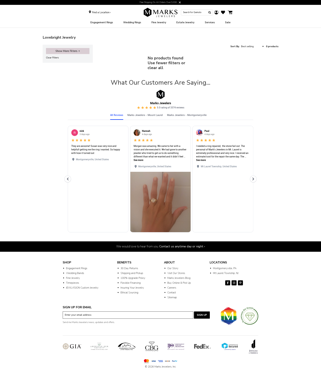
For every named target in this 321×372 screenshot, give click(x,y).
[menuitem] (101, 22)
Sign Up (202, 315)
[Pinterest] (240, 282)
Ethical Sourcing (129, 292)
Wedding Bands (75, 273)
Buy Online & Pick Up (179, 283)
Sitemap (172, 297)
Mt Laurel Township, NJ (225, 273)
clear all (155, 67)
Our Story (172, 268)
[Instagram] (234, 282)
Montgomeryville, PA (225, 268)
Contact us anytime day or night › (182, 246)
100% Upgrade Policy (133, 278)
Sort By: (235, 46)
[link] (132, 22)
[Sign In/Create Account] (216, 12)
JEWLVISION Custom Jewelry (82, 287)
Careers (171, 287)
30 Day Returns (129, 268)
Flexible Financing (131, 283)
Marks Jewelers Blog (178, 278)
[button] (180, 2)
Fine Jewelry (73, 278)
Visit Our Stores (176, 273)
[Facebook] (227, 282)
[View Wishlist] (223, 12)
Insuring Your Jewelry (132, 287)
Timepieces (72, 283)
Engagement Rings (76, 268)
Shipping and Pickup (132, 273)
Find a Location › (101, 12)
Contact (171, 292)
